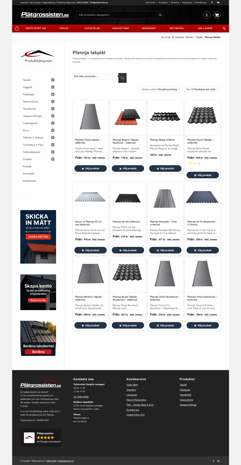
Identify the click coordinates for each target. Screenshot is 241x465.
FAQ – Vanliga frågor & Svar (140, 404)
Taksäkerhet (185, 394)
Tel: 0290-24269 (81, 396)
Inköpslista (187, 2)
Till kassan (163, 2)
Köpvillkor (131, 389)
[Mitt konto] (206, 15)
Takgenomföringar (188, 404)
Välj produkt (92, 168)
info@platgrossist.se (99, 2)
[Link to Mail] (218, 2)
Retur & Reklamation (136, 399)
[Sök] (160, 15)
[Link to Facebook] (212, 2)
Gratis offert (132, 384)
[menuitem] (150, 2)
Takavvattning (186, 399)
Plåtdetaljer (185, 389)
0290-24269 (82, 2)
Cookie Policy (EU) (136, 414)
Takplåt (183, 384)
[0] (217, 15)
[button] (40, 437)
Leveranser (132, 394)
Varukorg (175, 2)
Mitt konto (150, 2)
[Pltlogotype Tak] (45, 15)
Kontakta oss (200, 2)
